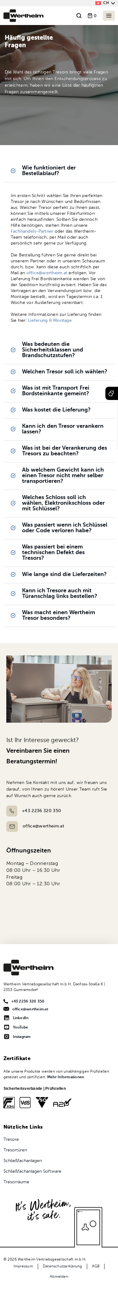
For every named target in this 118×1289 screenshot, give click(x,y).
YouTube (20, 1027)
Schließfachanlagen (22, 1161)
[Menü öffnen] (109, 16)
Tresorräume (16, 1182)
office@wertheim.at (47, 273)
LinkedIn (21, 1018)
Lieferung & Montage (50, 320)
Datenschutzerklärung (62, 1266)
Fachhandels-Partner (32, 231)
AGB (96, 1266)
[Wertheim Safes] (23, 15)
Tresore (11, 1139)
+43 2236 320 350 (41, 811)
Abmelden (59, 1277)
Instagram (22, 1037)
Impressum (23, 1266)
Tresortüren (15, 1150)
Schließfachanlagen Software (32, 1171)
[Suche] (78, 16)
